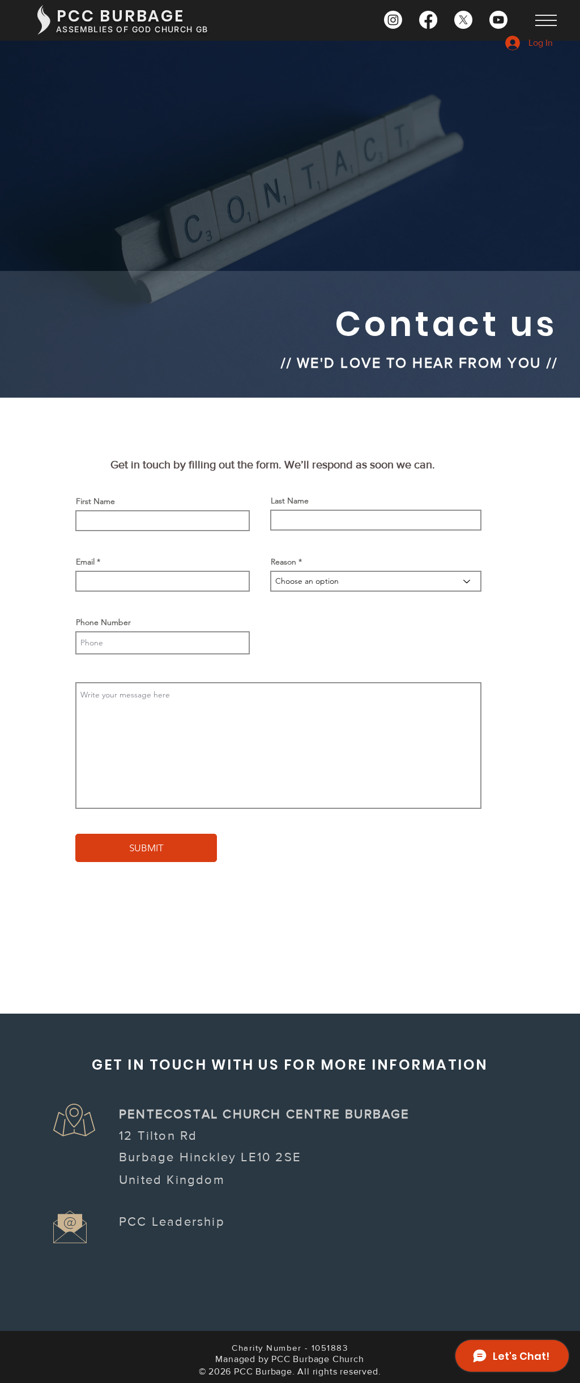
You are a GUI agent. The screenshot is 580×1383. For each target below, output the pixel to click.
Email (85, 562)
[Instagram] (393, 20)
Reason (283, 562)
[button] (546, 20)
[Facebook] (428, 20)
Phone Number (103, 622)
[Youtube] (498, 20)
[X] (463, 20)
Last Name (290, 501)
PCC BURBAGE (121, 16)
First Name (95, 501)
